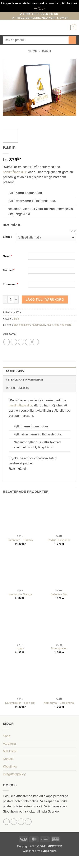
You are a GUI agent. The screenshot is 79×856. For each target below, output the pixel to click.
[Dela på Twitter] (21, 342)
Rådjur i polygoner (59, 539)
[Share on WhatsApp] (6, 342)
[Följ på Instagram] (14, 821)
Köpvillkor (10, 766)
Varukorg (9, 743)
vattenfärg (65, 324)
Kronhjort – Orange (20, 594)
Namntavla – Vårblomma (59, 702)
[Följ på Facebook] (6, 821)
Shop (32, 51)
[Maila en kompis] (28, 342)
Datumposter (59, 648)
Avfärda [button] (39, 8)
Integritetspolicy (14, 774)
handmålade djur (14, 172)
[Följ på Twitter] (21, 821)
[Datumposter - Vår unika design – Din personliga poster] (39, 27)
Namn (7, 256)
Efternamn (10, 284)
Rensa (72, 231)
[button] (5, 27)
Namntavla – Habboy (20, 539)
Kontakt (8, 759)
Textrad (8, 270)
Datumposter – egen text (20, 702)
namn (50, 324)
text (56, 324)
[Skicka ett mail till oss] (28, 821)
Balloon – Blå (59, 594)
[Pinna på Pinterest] (35, 342)
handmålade (38, 324)
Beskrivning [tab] (15, 371)
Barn (46, 51)
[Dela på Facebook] (14, 342)
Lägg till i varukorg (45, 299)
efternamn (24, 324)
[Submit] (72, 40)
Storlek (7, 237)
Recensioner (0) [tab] (17, 388)
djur (16, 324)
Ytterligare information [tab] (24, 379)
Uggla (20, 648)
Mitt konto (10, 751)
